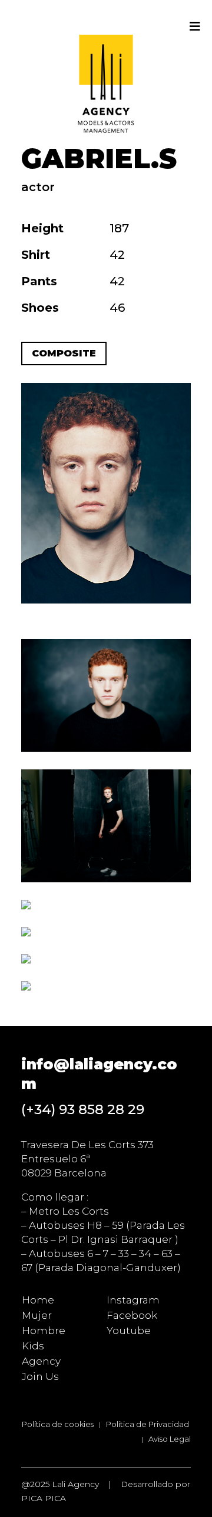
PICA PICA (43, 1498)
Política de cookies (58, 1424)
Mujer (37, 1315)
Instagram (133, 1300)
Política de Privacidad (147, 1424)
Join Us (40, 1376)
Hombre (43, 1330)
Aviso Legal (169, 1438)
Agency (41, 1361)
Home (38, 1300)
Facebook (132, 1315)
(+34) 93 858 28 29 (82, 1109)
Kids (33, 1346)
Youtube (129, 1330)
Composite (64, 353)
